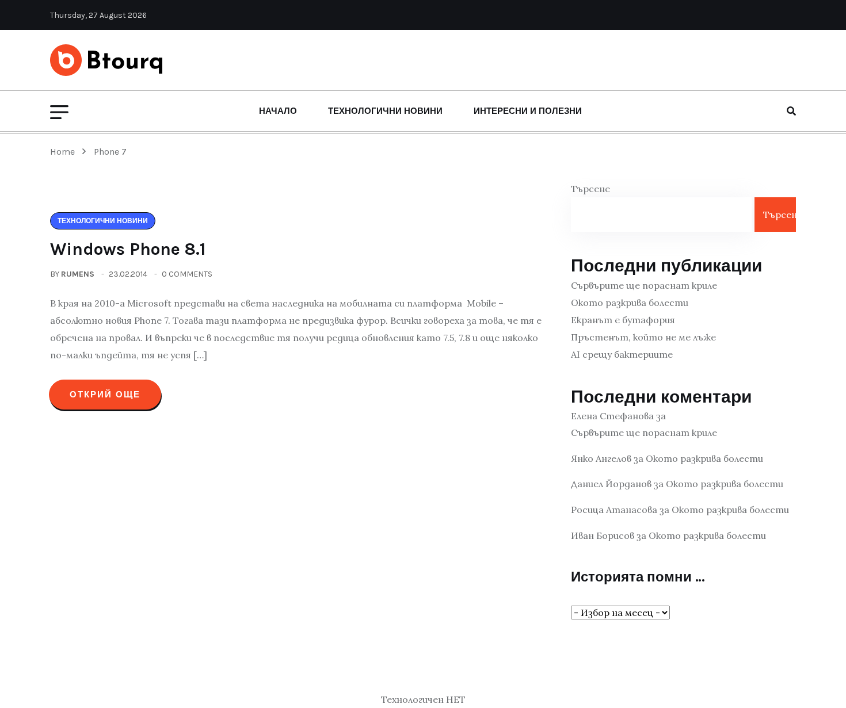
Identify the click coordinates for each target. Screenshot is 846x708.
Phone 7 (110, 151)
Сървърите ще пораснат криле (644, 285)
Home (64, 151)
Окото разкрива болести (629, 302)
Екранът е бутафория (623, 320)
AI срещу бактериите (622, 354)
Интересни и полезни (528, 111)
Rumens (77, 274)
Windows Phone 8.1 (127, 249)
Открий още (105, 394)
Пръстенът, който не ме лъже (643, 337)
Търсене (590, 188)
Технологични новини (385, 111)
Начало (278, 111)
